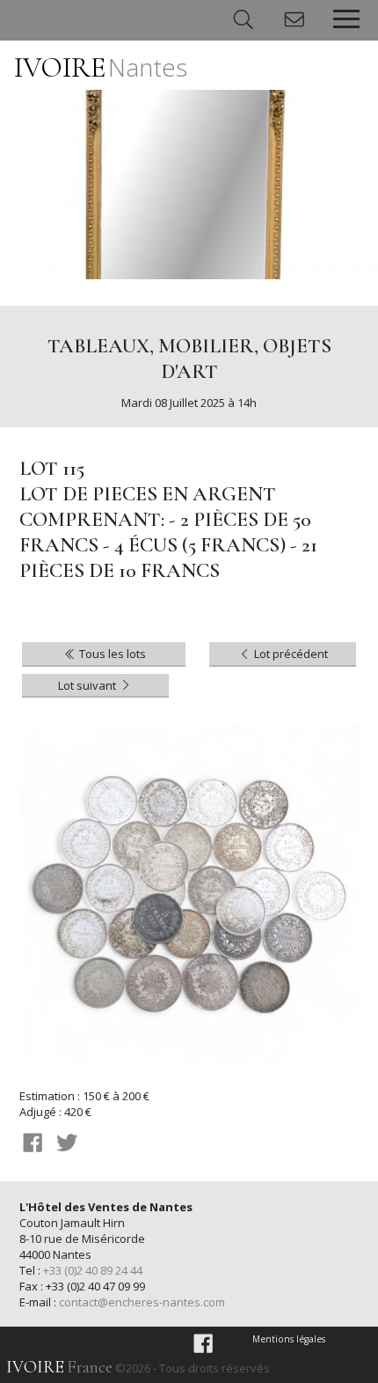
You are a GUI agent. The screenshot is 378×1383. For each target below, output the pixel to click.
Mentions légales (288, 1339)
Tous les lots (111, 654)
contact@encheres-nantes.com (142, 1302)
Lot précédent (289, 654)
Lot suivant (88, 685)
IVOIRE (100, 67)
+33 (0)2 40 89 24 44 (92, 1270)
